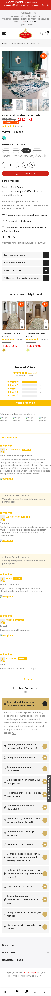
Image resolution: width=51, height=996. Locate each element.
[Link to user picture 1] (7, 485)
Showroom (28, 26)
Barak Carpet (17, 188)
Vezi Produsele (31, 23)
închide (45, 5)
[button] (8, 127)
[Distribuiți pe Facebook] (3, 238)
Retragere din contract (49, 788)
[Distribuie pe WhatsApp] (14, 238)
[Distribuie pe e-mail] (9, 238)
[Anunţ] (21, 5)
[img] (6, 446)
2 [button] (24, 680)
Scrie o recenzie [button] (25, 403)
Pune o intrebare (10, 181)
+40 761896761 (24, 14)
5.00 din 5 (33, 373)
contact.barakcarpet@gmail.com (25, 17)
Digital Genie (36, 976)
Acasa (5, 44)
